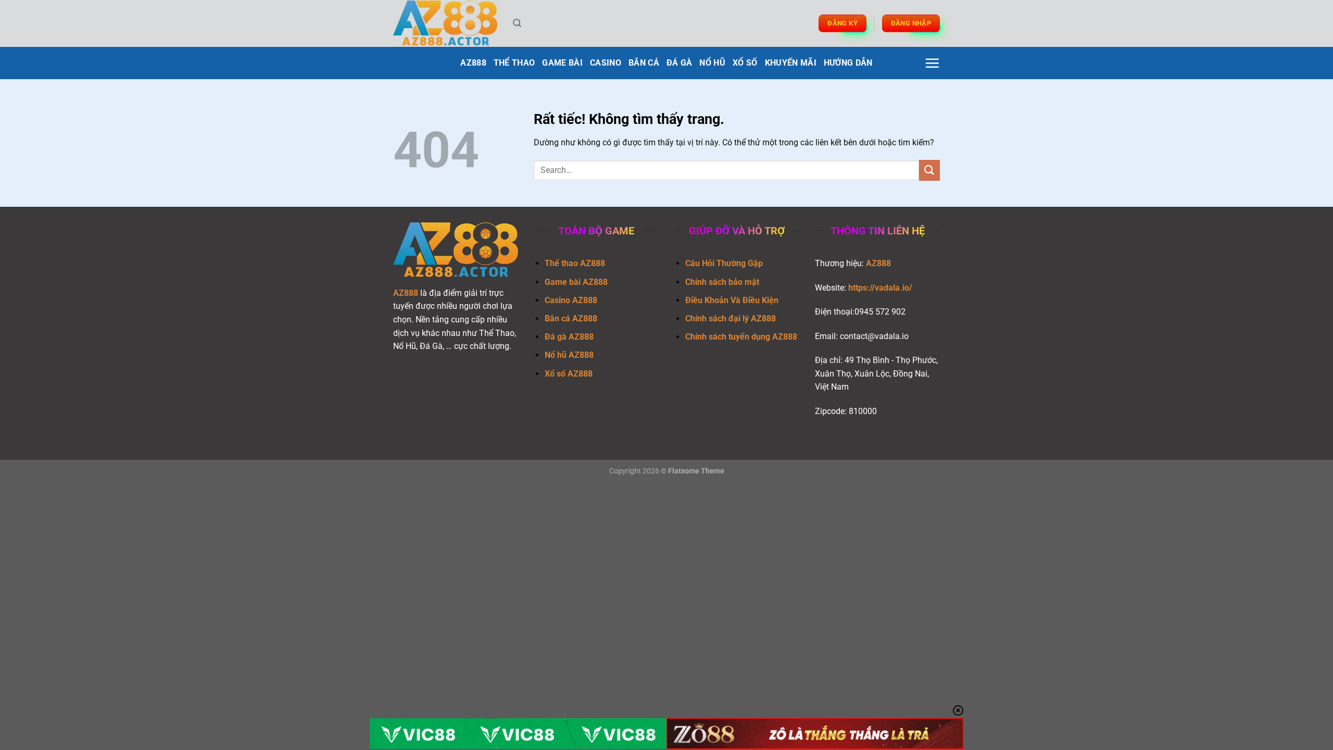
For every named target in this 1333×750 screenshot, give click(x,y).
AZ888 (473, 63)
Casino (605, 63)
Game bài (562, 63)
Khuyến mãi (790, 63)
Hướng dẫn (848, 63)
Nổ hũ (712, 63)
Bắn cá (643, 63)
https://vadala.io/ (880, 288)
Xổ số (745, 63)
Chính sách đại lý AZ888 (730, 318)
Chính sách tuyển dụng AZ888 (741, 337)
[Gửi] (929, 170)
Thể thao (514, 63)
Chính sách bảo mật (722, 282)
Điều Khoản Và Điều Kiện (731, 300)
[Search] (517, 23)
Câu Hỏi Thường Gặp (724, 263)
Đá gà (679, 63)
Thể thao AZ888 (575, 263)
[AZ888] (445, 24)
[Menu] (932, 63)
